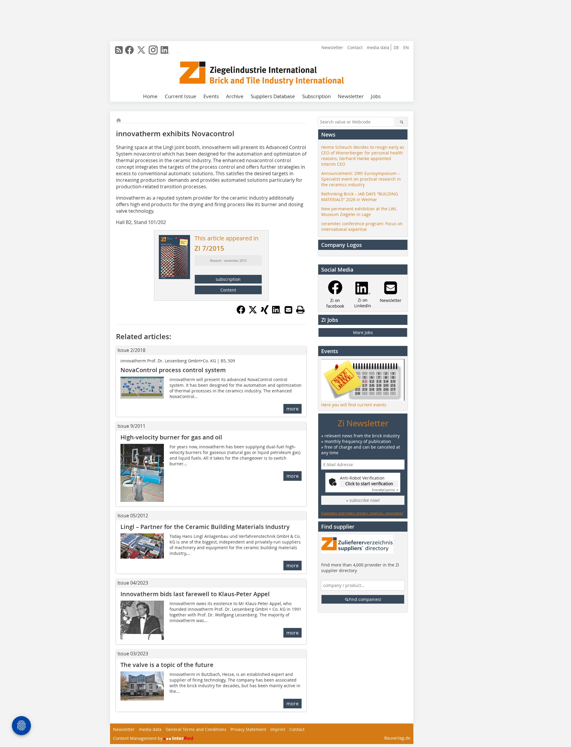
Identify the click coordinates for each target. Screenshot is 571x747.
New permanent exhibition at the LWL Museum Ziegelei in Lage (359, 211)
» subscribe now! (363, 500)
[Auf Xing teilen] (265, 312)
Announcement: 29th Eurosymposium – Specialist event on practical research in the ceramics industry (361, 178)
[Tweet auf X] (253, 312)
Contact (355, 47)
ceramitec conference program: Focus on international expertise (362, 226)
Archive (235, 96)
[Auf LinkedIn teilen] (277, 312)
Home (150, 96)
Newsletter (332, 47)
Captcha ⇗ (385, 490)
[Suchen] (401, 121)
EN (406, 47)
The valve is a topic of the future (167, 665)
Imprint (277, 729)
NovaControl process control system (173, 370)
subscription (228, 279)
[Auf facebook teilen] (241, 312)
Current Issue (180, 96)
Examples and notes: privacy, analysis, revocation (362, 513)
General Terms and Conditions (196, 729)
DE (396, 47)
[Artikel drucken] (300, 309)
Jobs (376, 96)
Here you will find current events (353, 405)
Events (211, 96)
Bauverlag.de (397, 738)
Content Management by (138, 738)
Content (228, 290)
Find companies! (365, 599)
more (292, 408)
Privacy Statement (248, 729)
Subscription (316, 96)
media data (378, 47)
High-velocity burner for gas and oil (171, 437)
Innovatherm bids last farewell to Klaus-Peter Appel (195, 594)
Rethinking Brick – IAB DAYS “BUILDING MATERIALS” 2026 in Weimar (359, 196)
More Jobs (363, 332)
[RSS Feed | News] (118, 50)
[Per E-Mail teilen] (288, 309)
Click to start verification (369, 483)
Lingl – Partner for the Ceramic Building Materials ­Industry (205, 527)
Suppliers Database (273, 96)
